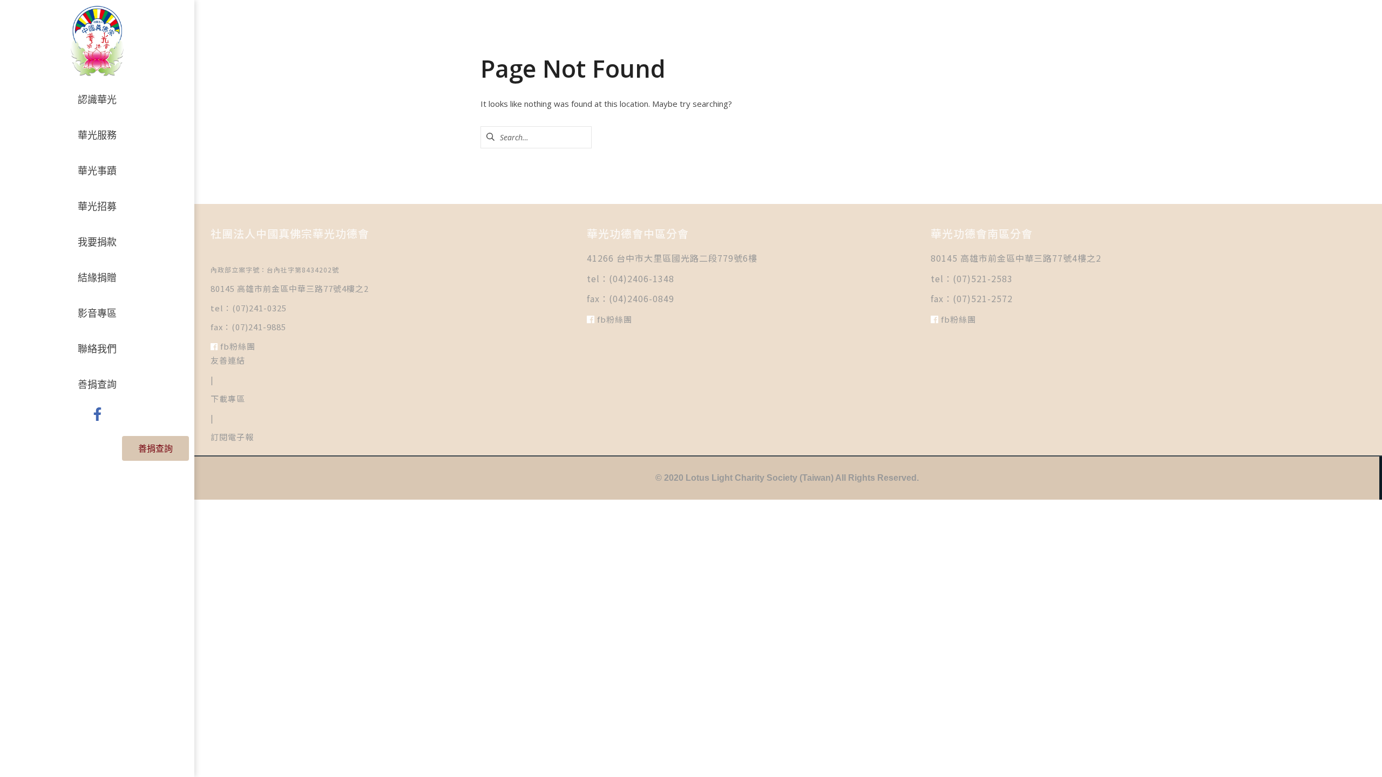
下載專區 (228, 398)
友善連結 (228, 360)
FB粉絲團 (236, 346)
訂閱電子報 (232, 436)
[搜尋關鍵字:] (536, 137)
